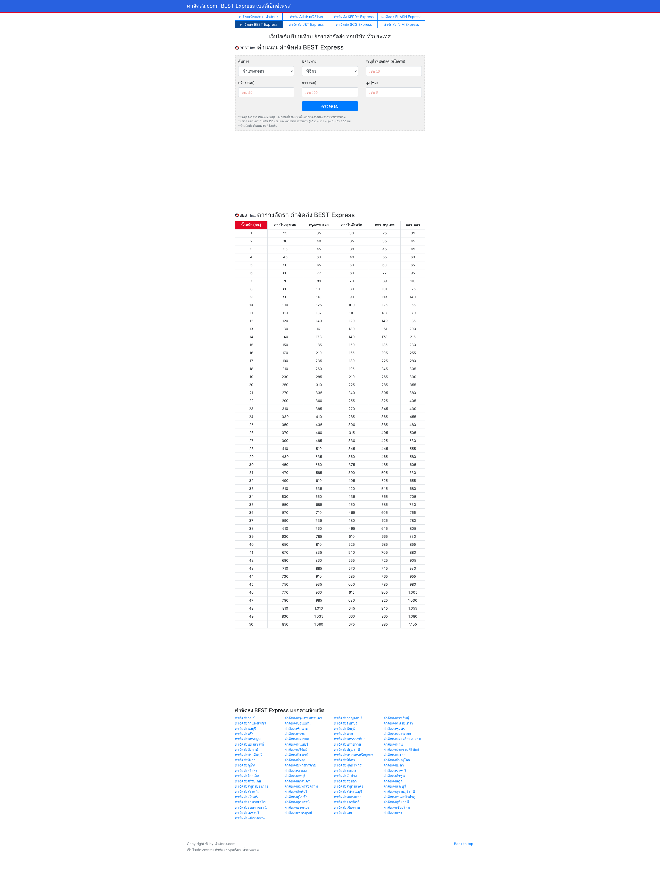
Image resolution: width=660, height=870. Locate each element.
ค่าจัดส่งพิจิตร (344, 760)
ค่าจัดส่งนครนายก (397, 734)
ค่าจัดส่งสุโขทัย (296, 797)
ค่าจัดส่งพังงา (245, 760)
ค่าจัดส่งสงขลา (345, 781)
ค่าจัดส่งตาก (343, 734)
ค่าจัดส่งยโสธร (246, 771)
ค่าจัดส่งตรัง (244, 734)
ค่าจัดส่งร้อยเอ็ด (247, 776)
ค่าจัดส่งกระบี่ (245, 718)
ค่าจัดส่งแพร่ (392, 813)
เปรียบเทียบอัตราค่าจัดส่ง (258, 16)
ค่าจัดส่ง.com (239, 6)
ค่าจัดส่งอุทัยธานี (396, 802)
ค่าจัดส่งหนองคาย (347, 797)
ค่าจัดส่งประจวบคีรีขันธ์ (401, 749)
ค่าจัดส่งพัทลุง (295, 760)
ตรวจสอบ (330, 106)
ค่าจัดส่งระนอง (295, 771)
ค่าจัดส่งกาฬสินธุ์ (396, 718)
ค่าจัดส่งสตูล (392, 781)
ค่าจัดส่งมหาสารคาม (300, 765)
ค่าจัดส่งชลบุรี (245, 729)
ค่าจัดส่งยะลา (393, 765)
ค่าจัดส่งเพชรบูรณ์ (298, 813)
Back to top (463, 844)
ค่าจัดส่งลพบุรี (295, 776)
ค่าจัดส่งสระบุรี (394, 786)
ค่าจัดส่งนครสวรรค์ (249, 744)
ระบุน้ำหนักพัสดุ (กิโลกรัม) (385, 61)
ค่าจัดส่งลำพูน (394, 776)
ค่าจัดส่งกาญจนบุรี (348, 718)
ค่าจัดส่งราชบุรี (394, 771)
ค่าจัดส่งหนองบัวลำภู (399, 797)
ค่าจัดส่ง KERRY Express (354, 16)
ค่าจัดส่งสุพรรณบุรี (348, 791)
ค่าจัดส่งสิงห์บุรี (295, 791)
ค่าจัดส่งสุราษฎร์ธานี (399, 791)
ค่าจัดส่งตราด (295, 734)
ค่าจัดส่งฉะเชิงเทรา (398, 723)
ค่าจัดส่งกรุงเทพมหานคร (303, 718)
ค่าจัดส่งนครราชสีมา (350, 739)
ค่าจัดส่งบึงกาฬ (246, 749)
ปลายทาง (309, 61)
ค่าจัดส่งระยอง (345, 771)
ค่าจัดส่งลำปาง (345, 776)
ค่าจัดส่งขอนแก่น (297, 723)
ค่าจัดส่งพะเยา (394, 755)
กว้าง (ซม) (246, 83)
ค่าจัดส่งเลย (343, 813)
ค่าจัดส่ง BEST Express (258, 24)
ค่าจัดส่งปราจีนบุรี (248, 755)
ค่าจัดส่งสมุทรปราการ (251, 786)
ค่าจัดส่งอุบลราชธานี (251, 807)
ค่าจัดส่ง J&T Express (306, 24)
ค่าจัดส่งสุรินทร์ (246, 797)
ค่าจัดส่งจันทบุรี (345, 723)
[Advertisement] (330, 171)
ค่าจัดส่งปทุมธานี (347, 749)
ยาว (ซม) (309, 83)
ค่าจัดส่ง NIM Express (401, 24)
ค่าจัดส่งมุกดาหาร (347, 765)
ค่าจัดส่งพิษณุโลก (396, 760)
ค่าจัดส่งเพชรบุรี (247, 813)
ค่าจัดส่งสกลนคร (297, 781)
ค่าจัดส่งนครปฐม (248, 739)
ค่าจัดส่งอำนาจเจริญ (250, 802)
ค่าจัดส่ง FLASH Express (401, 16)
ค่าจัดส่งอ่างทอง (296, 807)
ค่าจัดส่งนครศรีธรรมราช (402, 739)
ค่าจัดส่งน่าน (393, 744)
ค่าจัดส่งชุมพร (394, 729)
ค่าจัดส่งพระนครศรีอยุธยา (353, 755)
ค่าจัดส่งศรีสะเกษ (248, 781)
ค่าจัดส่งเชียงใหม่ (396, 807)
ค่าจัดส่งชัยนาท (296, 729)
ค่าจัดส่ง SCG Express (354, 24)
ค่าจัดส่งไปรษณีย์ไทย (306, 16)
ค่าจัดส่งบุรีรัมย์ (295, 749)
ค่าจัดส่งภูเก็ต (245, 765)
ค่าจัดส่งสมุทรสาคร (348, 786)
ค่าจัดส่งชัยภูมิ (345, 729)
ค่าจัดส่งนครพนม (297, 739)
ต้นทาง (243, 61)
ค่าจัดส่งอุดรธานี (297, 802)
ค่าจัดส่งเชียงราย (347, 807)
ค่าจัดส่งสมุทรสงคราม (301, 786)
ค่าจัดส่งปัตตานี (296, 755)
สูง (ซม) (372, 83)
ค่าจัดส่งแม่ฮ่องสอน (250, 818)
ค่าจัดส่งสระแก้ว (247, 791)
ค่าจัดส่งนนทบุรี (296, 744)
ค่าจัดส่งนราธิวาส (347, 744)
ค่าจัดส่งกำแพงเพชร (250, 723)
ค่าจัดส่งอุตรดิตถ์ (346, 802)
